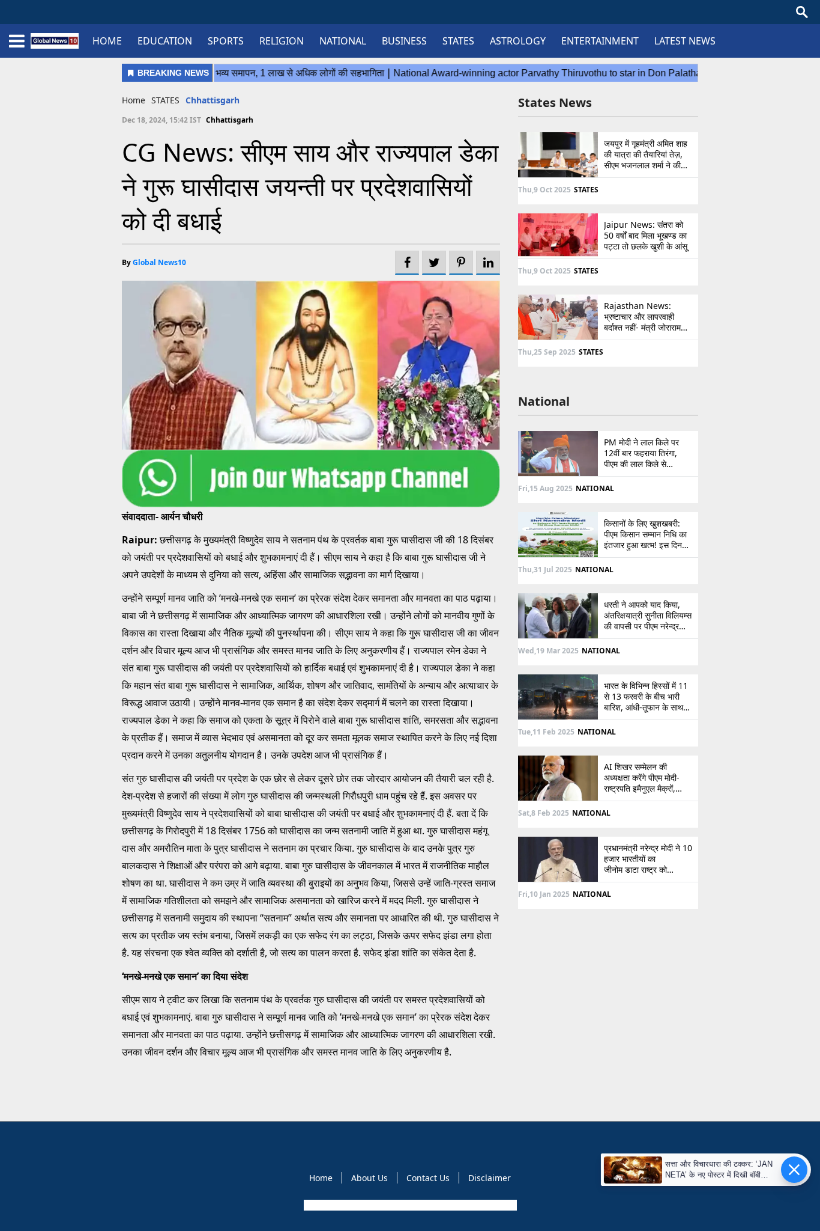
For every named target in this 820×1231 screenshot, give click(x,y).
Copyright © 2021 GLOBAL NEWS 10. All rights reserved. (409, 1205)
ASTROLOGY (518, 40)
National (544, 401)
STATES (458, 40)
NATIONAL (342, 40)
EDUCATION (164, 40)
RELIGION (281, 40)
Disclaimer (489, 1178)
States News (555, 102)
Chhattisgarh (212, 100)
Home (133, 100)
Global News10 (159, 262)
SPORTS (226, 40)
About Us (369, 1178)
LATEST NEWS (685, 40)
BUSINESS (404, 40)
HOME (107, 40)
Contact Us (428, 1178)
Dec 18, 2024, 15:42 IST (161, 120)
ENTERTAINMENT (600, 40)
